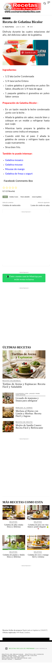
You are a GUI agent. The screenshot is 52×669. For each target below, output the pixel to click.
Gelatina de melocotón (11, 205)
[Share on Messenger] (47, 665)
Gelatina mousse (14, 165)
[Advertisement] (26, 239)
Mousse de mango (15, 169)
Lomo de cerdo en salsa (40, 205)
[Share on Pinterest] (26, 665)
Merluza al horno (24, 407)
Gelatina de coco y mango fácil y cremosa (38, 556)
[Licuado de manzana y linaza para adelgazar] (8, 398)
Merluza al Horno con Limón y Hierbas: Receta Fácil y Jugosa (28, 413)
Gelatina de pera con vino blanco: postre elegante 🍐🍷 (38, 527)
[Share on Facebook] (5, 665)
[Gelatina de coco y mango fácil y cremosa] (38, 542)
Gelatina (6, 18)
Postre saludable (25, 197)
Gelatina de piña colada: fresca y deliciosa (13, 526)
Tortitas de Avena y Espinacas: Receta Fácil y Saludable (24, 385)
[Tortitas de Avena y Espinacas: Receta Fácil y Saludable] (24, 364)
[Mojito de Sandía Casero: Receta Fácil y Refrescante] (8, 426)
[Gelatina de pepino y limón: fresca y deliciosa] (14, 542)
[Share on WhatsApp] (36, 665)
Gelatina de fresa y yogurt (19, 174)
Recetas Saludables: (12, 380)
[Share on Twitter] (15, 665)
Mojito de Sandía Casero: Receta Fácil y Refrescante (29, 426)
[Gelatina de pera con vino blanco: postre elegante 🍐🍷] (38, 512)
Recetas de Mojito (24, 422)
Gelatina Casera (13, 197)
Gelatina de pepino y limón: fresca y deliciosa (14, 556)
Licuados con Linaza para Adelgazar (28, 394)
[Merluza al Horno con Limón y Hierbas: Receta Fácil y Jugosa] (8, 412)
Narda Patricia (9, 27)
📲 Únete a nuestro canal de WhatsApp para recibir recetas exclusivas (24, 277)
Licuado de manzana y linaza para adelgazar (27, 399)
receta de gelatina (36, 197)
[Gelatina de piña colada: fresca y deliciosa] (14, 512)
